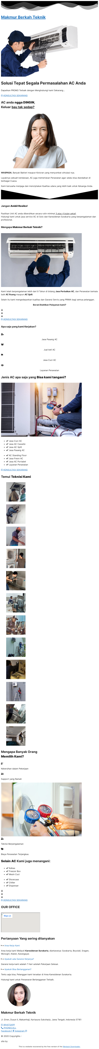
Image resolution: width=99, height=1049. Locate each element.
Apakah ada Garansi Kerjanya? (19, 959)
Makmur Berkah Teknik (23, 17)
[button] (49, 945)
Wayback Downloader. (71, 1047)
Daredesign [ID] (16, 1041)
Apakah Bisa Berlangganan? (17, 969)
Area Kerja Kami (12, 945)
